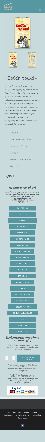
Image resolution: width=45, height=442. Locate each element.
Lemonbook (22, 418)
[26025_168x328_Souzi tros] (23, 32)
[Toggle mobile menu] (40, 9)
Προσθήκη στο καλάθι (28, 358)
